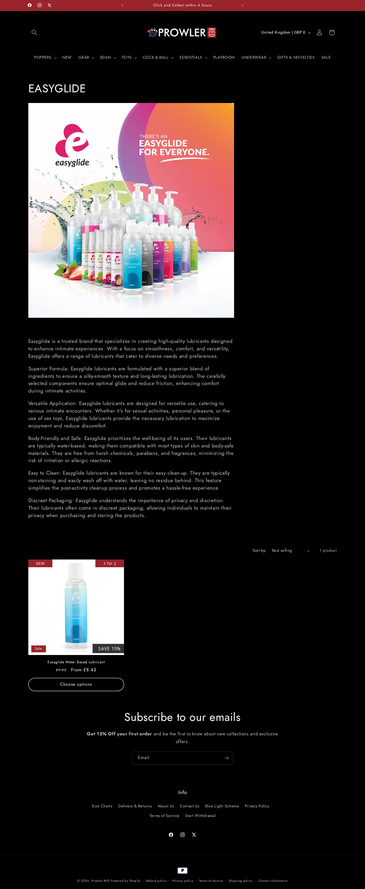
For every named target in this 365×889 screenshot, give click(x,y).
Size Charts (102, 806)
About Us (166, 806)
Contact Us (189, 806)
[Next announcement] (242, 5)
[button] (34, 32)
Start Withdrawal (200, 816)
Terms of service (211, 881)
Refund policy (156, 881)
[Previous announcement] (122, 5)
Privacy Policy (257, 806)
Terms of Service (165, 816)
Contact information (273, 881)
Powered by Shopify (125, 881)
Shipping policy (241, 881)
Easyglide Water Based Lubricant (76, 662)
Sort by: (259, 550)
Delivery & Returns (135, 806)
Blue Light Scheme (222, 806)
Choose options (76, 684)
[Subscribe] (226, 757)
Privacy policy (182, 881)
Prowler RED (100, 881)
